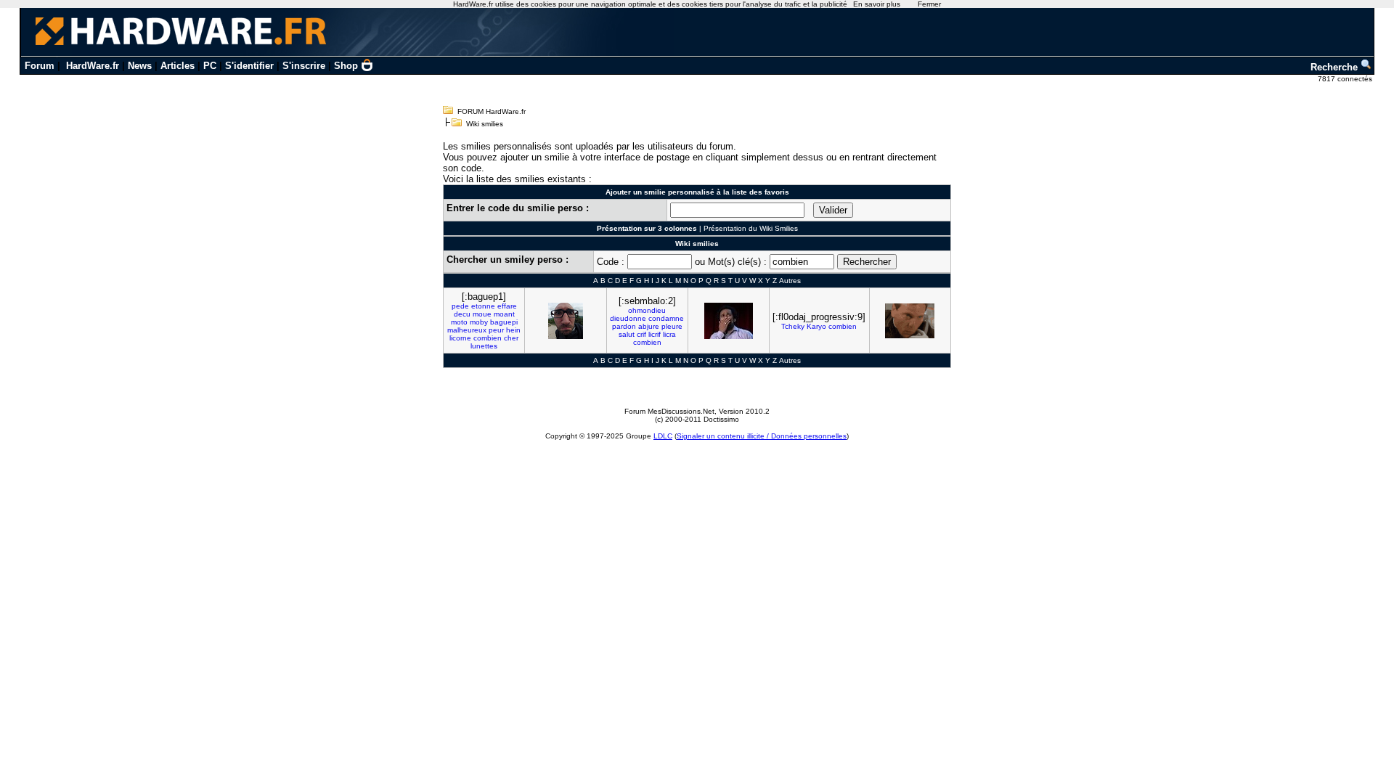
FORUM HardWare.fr (491, 111)
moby (479, 322)
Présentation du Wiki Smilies (751, 228)
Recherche (1336, 67)
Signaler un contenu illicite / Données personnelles (762, 436)
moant (504, 314)
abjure (648, 326)
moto (459, 322)
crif (641, 334)
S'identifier (249, 65)
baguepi (504, 322)
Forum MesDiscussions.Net (669, 411)
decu (462, 314)
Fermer (929, 4)
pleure (671, 326)
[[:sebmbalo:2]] (728, 321)
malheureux (466, 330)
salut (627, 334)
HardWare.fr (92, 65)
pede (460, 306)
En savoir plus (876, 4)
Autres (790, 281)
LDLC (662, 436)
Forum (39, 65)
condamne (666, 318)
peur (496, 330)
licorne (460, 338)
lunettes (483, 346)
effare (507, 306)
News (140, 65)
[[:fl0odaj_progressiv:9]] (909, 320)
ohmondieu (647, 310)
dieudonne (628, 318)
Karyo (816, 326)
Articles (177, 65)
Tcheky (792, 326)
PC (209, 65)
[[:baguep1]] (565, 321)
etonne (483, 306)
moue (482, 314)
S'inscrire (303, 65)
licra (669, 334)
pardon (624, 326)
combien (487, 338)
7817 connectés (1346, 79)
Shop (346, 65)
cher (511, 338)
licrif (654, 334)
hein (513, 330)
